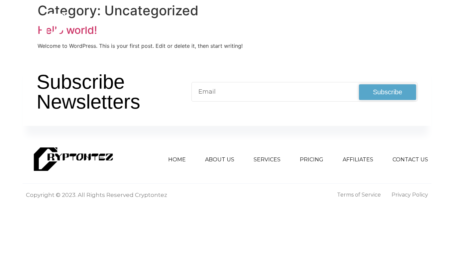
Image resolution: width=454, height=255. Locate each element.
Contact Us (402, 26)
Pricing (304, 26)
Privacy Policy (410, 195)
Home (165, 26)
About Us (207, 26)
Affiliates (350, 26)
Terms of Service (359, 195)
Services (254, 26)
